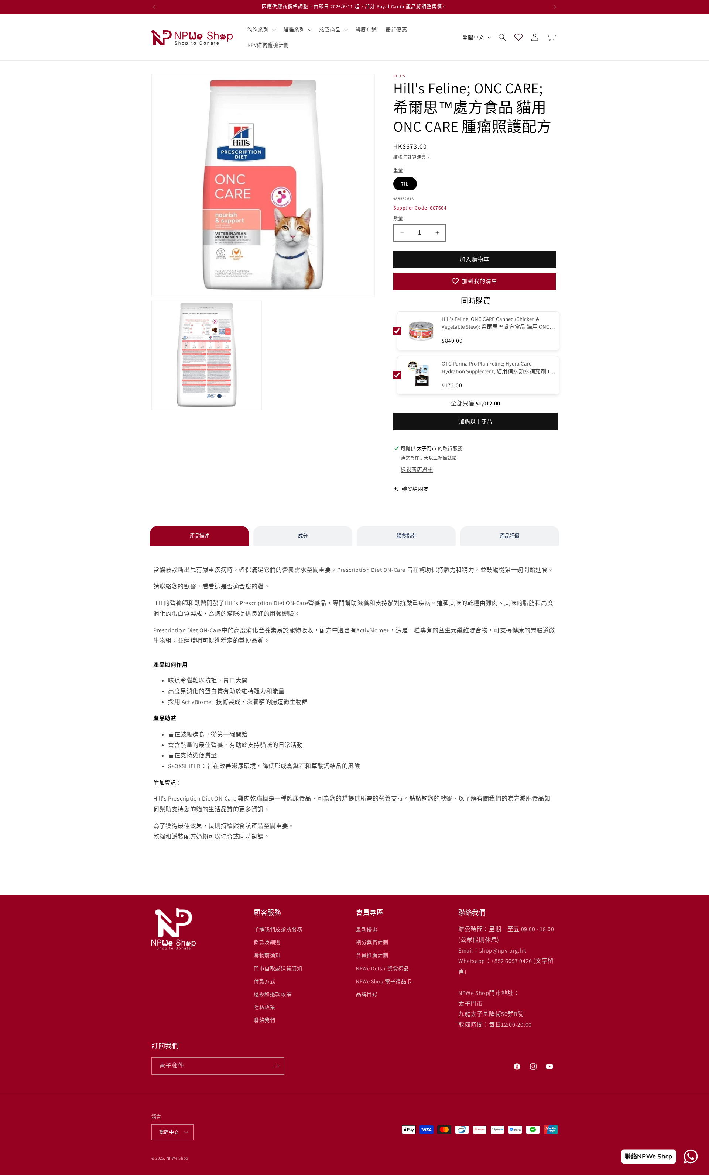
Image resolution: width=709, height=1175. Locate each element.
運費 (421, 157)
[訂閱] (276, 1066)
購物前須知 (267, 955)
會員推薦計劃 (372, 955)
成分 (303, 536)
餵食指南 (406, 536)
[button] (261, 29)
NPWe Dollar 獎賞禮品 (382, 968)
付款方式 (264, 981)
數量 (398, 218)
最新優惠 (366, 929)
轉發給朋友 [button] (415, 488)
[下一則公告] (555, 7)
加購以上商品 (475, 421)
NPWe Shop (177, 1158)
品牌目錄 (366, 994)
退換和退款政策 (272, 994)
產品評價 (509, 536)
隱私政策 (264, 1007)
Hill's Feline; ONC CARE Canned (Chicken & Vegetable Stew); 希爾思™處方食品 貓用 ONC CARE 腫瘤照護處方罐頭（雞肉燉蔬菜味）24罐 (498, 322)
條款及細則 (267, 942)
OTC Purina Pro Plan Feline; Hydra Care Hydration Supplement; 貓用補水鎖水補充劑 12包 (497, 367)
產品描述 (199, 536)
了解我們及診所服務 (278, 929)
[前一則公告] (154, 7)
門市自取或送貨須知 (278, 968)
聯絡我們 (264, 1020)
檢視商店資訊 (417, 469)
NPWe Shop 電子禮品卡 (384, 981)
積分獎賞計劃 (372, 942)
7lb (405, 183)
